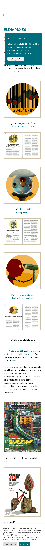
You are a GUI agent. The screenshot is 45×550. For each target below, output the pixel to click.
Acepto (11, 59)
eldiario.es (17, 360)
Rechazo (19, 59)
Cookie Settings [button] (10, 544)
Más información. (30, 53)
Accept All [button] (24, 544)
